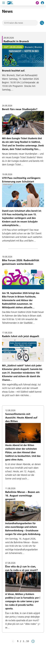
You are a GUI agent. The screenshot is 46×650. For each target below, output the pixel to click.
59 (27, 641)
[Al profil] (43, 3)
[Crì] (42, 23)
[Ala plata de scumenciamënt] (10, 3)
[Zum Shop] (38, 3)
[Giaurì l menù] (3, 3)
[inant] (33, 641)
